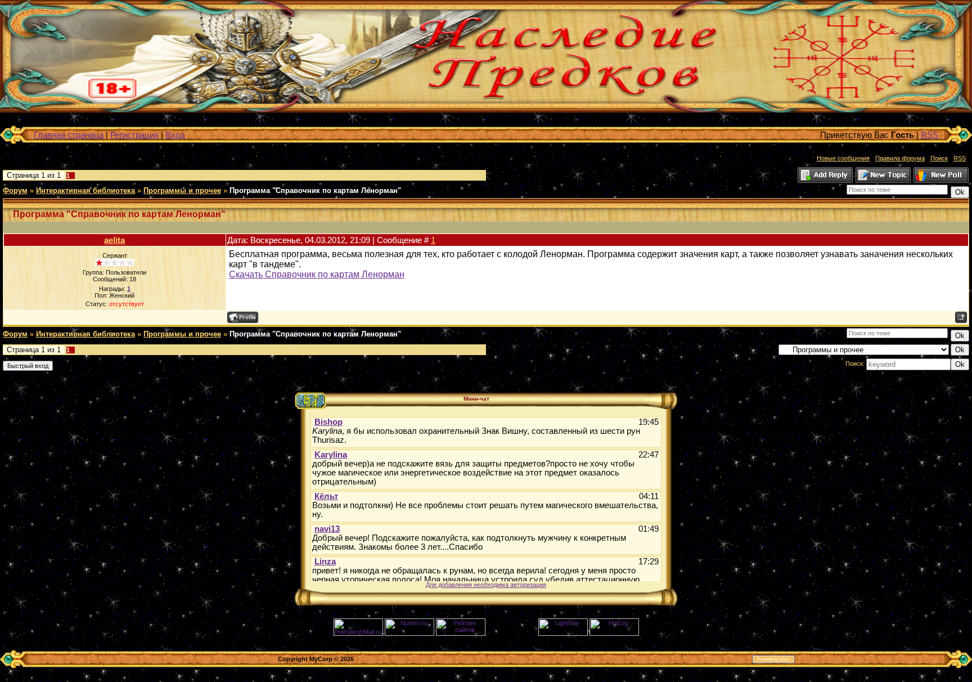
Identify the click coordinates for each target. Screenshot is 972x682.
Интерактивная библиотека (85, 190)
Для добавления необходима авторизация (486, 584)
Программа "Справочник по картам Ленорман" (315, 190)
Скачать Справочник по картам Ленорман (316, 274)
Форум (15, 190)
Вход (175, 135)
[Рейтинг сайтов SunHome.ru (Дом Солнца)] (460, 633)
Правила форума (900, 158)
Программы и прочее (182, 190)
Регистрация (134, 135)
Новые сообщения (843, 158)
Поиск (939, 158)
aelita (114, 240)
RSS (929, 135)
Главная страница (69, 135)
